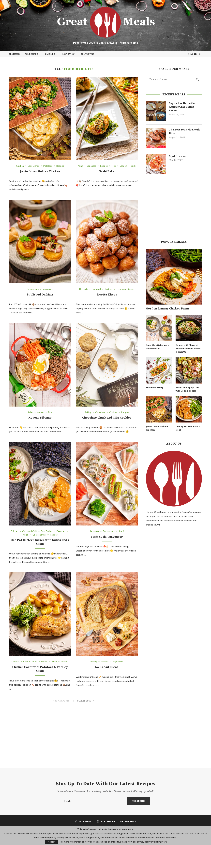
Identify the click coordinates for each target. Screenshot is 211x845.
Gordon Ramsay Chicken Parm (167, 308)
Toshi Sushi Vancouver (107, 537)
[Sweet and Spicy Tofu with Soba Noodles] (189, 370)
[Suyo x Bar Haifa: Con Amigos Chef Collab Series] (156, 111)
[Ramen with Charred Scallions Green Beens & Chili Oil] (189, 328)
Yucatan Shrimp (155, 387)
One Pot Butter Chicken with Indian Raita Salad (40, 542)
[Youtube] (195, 54)
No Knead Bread (107, 667)
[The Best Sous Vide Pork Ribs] (156, 138)
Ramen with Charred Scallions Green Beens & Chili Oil (188, 348)
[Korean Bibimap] (40, 364)
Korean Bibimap (40, 418)
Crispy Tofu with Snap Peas (188, 428)
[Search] (200, 54)
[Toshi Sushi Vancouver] (107, 483)
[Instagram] (192, 54)
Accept (51, 841)
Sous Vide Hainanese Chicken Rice (157, 347)
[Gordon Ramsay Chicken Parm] (174, 277)
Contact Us (87, 54)
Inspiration (68, 54)
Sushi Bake (106, 171)
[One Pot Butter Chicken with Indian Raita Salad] (40, 483)
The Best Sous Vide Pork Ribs (184, 131)
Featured (14, 54)
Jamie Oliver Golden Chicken (40, 171)
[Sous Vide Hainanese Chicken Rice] (159, 328)
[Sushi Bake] (107, 118)
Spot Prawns (177, 156)
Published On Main (40, 294)
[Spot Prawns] (156, 164)
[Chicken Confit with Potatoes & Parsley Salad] (40, 614)
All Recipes (31, 54)
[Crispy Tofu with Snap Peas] (189, 409)
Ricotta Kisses (106, 294)
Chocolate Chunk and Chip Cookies (106, 418)
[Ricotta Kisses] (107, 241)
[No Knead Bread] (107, 614)
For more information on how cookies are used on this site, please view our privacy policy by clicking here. (113, 842)
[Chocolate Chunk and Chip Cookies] (107, 364)
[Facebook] (188, 54)
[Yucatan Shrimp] (159, 370)
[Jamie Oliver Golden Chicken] (40, 118)
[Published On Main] (40, 241)
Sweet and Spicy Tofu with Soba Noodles (187, 389)
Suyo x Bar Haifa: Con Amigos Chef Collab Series (182, 107)
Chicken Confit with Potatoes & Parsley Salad (40, 669)
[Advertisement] (174, 207)
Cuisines (50, 54)
